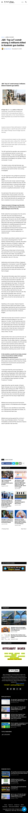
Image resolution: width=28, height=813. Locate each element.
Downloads (23, 806)
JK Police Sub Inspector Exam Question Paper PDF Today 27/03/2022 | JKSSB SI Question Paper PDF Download (18, 716)
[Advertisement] (14, 20)
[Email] (20, 463)
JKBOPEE (17, 653)
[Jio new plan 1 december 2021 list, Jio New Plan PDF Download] (5, 701)
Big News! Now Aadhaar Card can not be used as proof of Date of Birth (19, 636)
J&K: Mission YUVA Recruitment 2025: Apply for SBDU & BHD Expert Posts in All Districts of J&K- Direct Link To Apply (20, 483)
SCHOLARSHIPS (14, 657)
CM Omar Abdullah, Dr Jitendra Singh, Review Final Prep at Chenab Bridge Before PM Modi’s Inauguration (7, 503)
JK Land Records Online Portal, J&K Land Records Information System (19, 772)
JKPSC (6, 653)
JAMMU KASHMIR (9, 37)
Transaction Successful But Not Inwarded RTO (18, 787)
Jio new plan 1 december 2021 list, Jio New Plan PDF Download (19, 700)
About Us (10, 804)
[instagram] (17, 689)
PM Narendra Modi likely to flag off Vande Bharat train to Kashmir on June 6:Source (20, 521)
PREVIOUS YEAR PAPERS (15, 659)
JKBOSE (11, 653)
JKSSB (23, 653)
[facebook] (7, 689)
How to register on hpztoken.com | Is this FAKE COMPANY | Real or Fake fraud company (19, 724)
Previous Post (5, 528)
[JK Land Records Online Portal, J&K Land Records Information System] (5, 774)
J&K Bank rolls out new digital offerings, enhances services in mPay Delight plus (18, 629)
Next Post (23, 528)
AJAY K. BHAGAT (20, 683)
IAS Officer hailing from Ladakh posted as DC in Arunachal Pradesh (7, 521)
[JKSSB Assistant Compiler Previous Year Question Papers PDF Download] (5, 781)
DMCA (22, 804)
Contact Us (16, 804)
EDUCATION (21, 656)
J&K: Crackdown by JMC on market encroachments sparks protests (7, 482)
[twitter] (11, 689)
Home (2, 37)
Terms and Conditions (14, 806)
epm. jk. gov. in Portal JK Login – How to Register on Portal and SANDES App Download (18, 708)
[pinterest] (20, 689)
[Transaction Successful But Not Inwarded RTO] (5, 789)
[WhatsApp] (16, 463)
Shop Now (4, 806)
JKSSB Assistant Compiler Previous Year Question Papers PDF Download (18, 780)
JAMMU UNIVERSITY (10, 656)
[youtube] (14, 689)
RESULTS (14, 655)
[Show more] (23, 463)
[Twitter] (13, 463)
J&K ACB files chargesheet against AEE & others (20, 502)
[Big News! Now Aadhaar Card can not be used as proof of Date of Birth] (5, 637)
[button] (2, 2)
